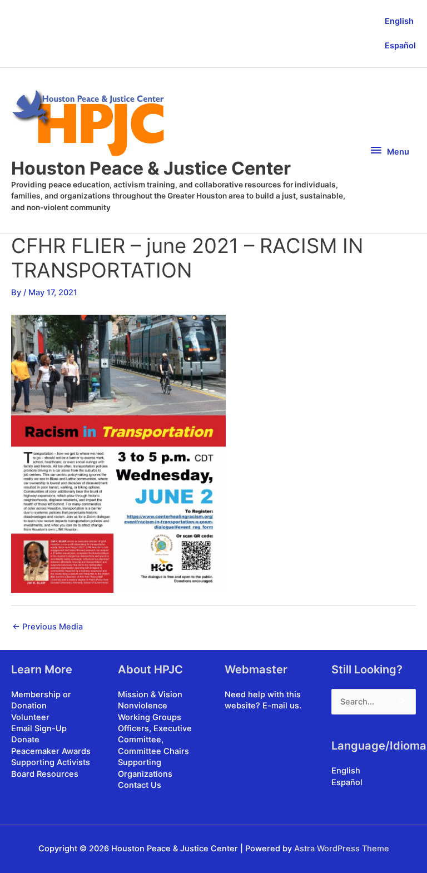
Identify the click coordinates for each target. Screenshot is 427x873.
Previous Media (47, 627)
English (399, 21)
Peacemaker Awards (51, 751)
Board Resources (44, 774)
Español (400, 46)
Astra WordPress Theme (341, 849)
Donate (25, 740)
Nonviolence (142, 706)
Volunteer (30, 717)
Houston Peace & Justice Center (151, 168)
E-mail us (280, 706)
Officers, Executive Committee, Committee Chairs (155, 739)
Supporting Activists (50, 762)
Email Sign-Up (39, 728)
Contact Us (139, 785)
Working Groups (149, 717)
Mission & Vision (150, 695)
